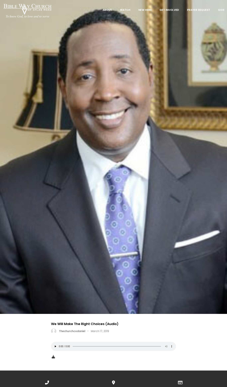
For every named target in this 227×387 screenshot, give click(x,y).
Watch (125, 10)
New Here (145, 10)
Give (221, 10)
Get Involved (169, 10)
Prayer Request (198, 10)
